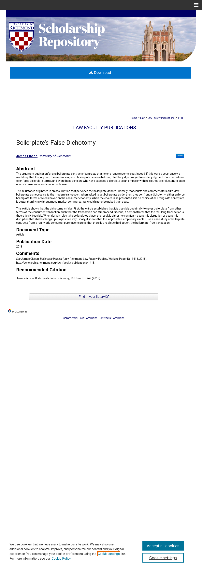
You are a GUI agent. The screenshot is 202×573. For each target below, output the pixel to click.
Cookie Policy (61, 558)
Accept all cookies (163, 545)
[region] (101, 551)
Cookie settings (109, 554)
